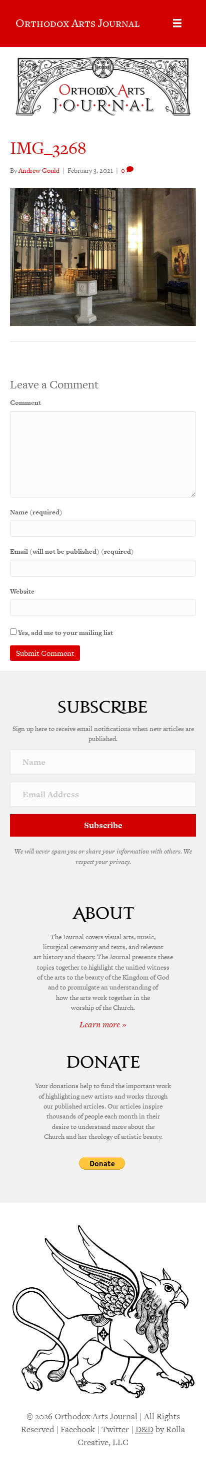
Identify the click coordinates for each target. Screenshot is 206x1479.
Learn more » (103, 1024)
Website (22, 591)
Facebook (77, 1429)
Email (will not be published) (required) (72, 551)
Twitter (115, 1429)
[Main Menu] (177, 23)
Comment (25, 402)
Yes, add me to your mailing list (64, 632)
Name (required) (36, 512)
